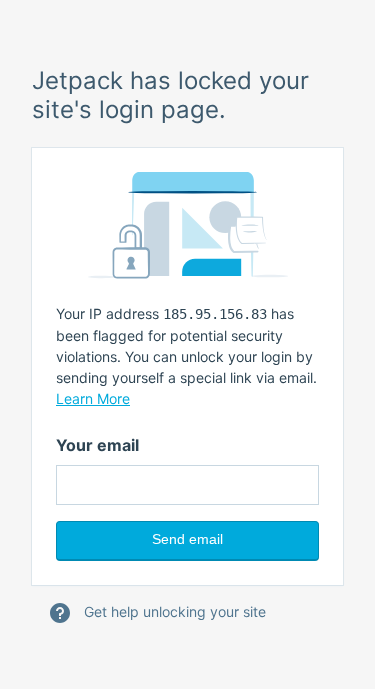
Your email (97, 445)
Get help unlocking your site (173, 611)
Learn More (93, 398)
